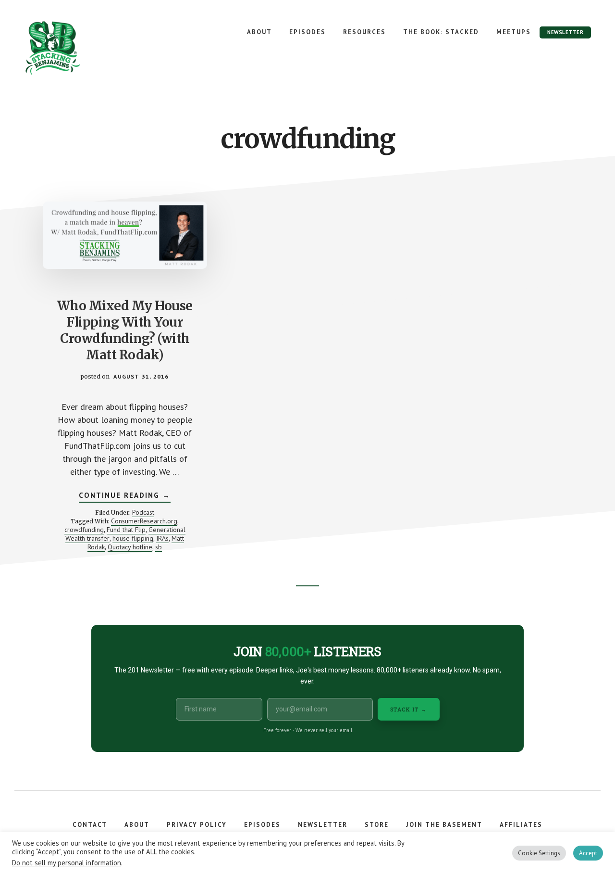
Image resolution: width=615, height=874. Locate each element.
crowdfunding (84, 529)
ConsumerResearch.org (144, 521)
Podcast (143, 512)
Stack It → (408, 709)
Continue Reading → (125, 496)
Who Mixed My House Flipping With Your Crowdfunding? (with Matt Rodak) (125, 330)
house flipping (132, 538)
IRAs (162, 538)
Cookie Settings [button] (539, 853)
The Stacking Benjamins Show (84, 48)
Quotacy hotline (130, 547)
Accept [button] (588, 853)
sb (158, 547)
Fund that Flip (126, 529)
